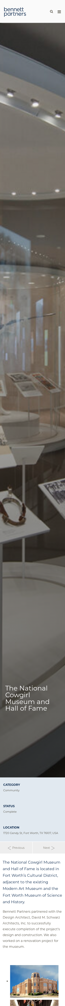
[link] (15, 12)
